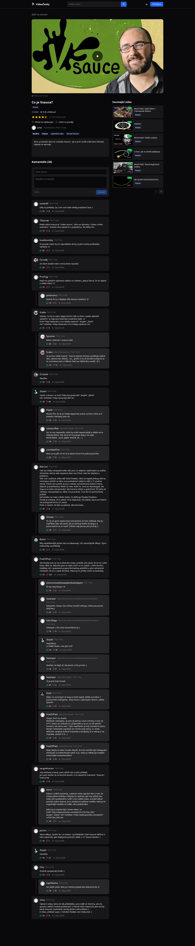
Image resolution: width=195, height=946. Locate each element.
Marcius (44, 466)
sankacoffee (52, 428)
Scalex (43, 312)
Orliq (42, 900)
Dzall (48, 693)
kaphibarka (52, 883)
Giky (42, 867)
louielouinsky (46, 240)
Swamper (51, 598)
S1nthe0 (44, 374)
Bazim (43, 539)
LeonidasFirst (53, 449)
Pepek (49, 409)
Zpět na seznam (40, 14)
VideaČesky (42, 4)
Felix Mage (51, 620)
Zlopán (43, 391)
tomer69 (44, 203)
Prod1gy (44, 276)
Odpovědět (59, 211)
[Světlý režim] (146, 4)
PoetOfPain (45, 558)
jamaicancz (51, 295)
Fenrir (49, 789)
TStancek (44, 220)
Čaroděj (43, 259)
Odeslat (101, 192)
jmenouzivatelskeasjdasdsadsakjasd (64, 582)
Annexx (50, 517)
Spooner (50, 336)
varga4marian (47, 768)
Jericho (43, 830)
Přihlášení (156, 4)
